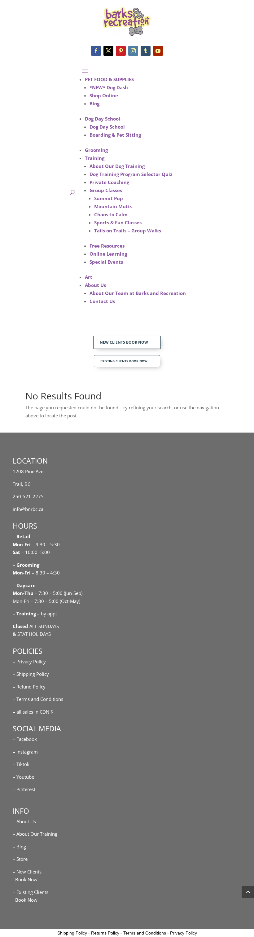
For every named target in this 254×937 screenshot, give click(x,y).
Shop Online (104, 95)
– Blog (19, 846)
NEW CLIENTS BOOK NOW (124, 342)
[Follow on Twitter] (108, 51)
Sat (16, 552)
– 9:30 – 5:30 (46, 544)
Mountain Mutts (113, 206)
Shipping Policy (72, 932)
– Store (20, 859)
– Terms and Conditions (38, 699)
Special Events (106, 262)
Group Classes (106, 190)
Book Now (25, 879)
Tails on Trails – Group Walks (127, 230)
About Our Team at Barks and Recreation (138, 293)
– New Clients (27, 872)
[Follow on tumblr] (146, 51)
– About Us (24, 821)
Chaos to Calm (111, 214)
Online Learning (108, 254)
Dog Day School (102, 119)
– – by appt (35, 613)
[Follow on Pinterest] (121, 51)
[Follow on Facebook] (96, 51)
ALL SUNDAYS (36, 626)
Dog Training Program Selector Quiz (131, 174)
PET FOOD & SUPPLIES (109, 79)
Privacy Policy (183, 932)
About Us (95, 285)
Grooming (96, 150)
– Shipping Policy (31, 674)
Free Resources (107, 246)
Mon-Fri (22, 573)
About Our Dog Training (117, 166)
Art (88, 277)
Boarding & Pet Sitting (115, 135)
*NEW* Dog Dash (109, 87)
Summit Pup (108, 198)
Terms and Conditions (144, 932)
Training (94, 158)
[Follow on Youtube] (158, 51)
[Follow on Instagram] (133, 51)
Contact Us (102, 301)
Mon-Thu (23, 593)
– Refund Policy (29, 687)
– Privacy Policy (29, 661)
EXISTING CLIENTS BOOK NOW (123, 361)
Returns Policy (105, 932)
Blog (94, 103)
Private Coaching (109, 182)
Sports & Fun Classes (118, 222)
